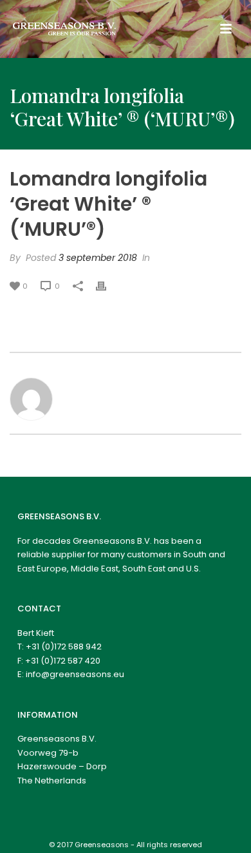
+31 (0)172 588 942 (64, 646)
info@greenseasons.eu (75, 674)
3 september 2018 (98, 257)
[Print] (107, 285)
